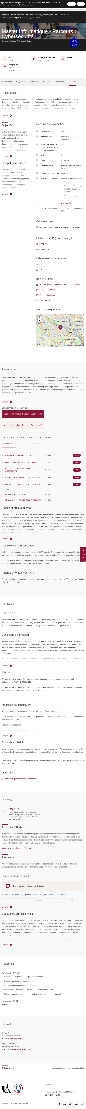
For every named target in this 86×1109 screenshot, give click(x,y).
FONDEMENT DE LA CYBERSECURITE (18, 455)
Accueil (5, 15)
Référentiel (59, 82)
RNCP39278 (44, 300)
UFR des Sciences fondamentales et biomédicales (59, 285)
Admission (34, 82)
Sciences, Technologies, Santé (46, 15)
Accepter (71, 4)
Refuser (81, 4)
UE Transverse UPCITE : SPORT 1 (16, 494)
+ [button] (39, 317)
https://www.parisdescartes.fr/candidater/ (21, 779)
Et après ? (47, 82)
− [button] (39, 320)
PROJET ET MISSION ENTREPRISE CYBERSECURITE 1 (24, 484)
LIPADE (42, 244)
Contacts (72, 82)
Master (29, 15)
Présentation (7, 82)
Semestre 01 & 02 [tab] (9, 444)
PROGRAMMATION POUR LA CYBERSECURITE (21, 462)
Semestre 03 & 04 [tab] (36, 444)
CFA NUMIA (44, 249)
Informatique (65, 15)
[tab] (23, 415)
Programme (21, 82)
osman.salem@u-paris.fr (13, 1038)
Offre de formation (17, 15)
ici (19, 582)
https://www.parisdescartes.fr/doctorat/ (17, 848)
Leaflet (64, 345)
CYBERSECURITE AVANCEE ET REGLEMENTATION (22, 477)
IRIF (41, 270)
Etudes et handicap (47, 295)
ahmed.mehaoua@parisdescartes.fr (18, 1049)
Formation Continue (47, 290)
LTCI (41, 264)
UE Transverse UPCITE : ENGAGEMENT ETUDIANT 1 (23, 500)
